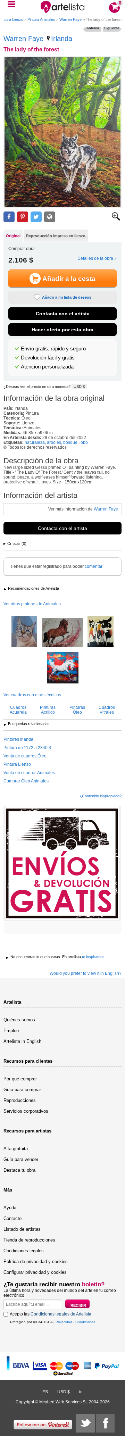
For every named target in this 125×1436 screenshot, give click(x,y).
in (81, 1391)
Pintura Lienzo (17, 764)
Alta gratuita (15, 1148)
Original (13, 236)
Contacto (12, 1218)
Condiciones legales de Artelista (61, 1314)
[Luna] (62, 668)
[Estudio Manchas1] (62, 633)
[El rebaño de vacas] (100, 632)
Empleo (11, 1030)
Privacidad (64, 1322)
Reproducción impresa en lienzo (55, 236)
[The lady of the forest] (62, 132)
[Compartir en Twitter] (36, 216)
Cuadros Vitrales (107, 710)
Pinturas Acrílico (48, 710)
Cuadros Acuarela (18, 710)
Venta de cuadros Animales (29, 772)
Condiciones (85, 1322)
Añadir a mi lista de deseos (66, 297)
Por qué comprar (20, 1078)
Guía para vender (20, 1159)
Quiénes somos (19, 1019)
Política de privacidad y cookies (35, 1261)
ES (45, 1391)
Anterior (92, 28)
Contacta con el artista (63, 313)
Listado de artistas (22, 1229)
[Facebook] (105, 1423)
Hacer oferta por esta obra (62, 329)
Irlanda (61, 38)
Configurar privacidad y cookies (35, 1272)
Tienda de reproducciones (29, 1240)
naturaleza (35, 442)
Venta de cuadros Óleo (25, 756)
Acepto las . (51, 1314)
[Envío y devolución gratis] (62, 863)
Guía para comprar (22, 1089)
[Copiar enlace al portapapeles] (49, 216)
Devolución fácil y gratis (48, 357)
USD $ (79, 386)
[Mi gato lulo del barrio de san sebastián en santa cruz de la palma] (24, 632)
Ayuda (9, 1207)
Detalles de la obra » (97, 258)
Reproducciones (19, 1100)
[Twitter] (85, 1423)
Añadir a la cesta (68, 278)
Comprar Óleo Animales (26, 781)
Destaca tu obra (19, 1170)
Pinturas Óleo (77, 710)
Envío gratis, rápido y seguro (53, 348)
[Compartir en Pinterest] (22, 216)
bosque (70, 442)
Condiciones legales (23, 1250)
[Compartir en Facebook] (9, 216)
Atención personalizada (47, 367)
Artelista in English (22, 1041)
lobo (84, 442)
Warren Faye (70, 19)
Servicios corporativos (25, 1111)
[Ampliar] (116, 219)
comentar (93, 566)
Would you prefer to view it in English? (86, 973)
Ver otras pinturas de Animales (32, 603)
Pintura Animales (41, 19)
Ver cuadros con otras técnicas (32, 694)
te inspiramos (93, 957)
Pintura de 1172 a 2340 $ (27, 747)
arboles (54, 442)
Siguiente (111, 28)
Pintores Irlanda (18, 739)
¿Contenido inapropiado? (101, 796)
